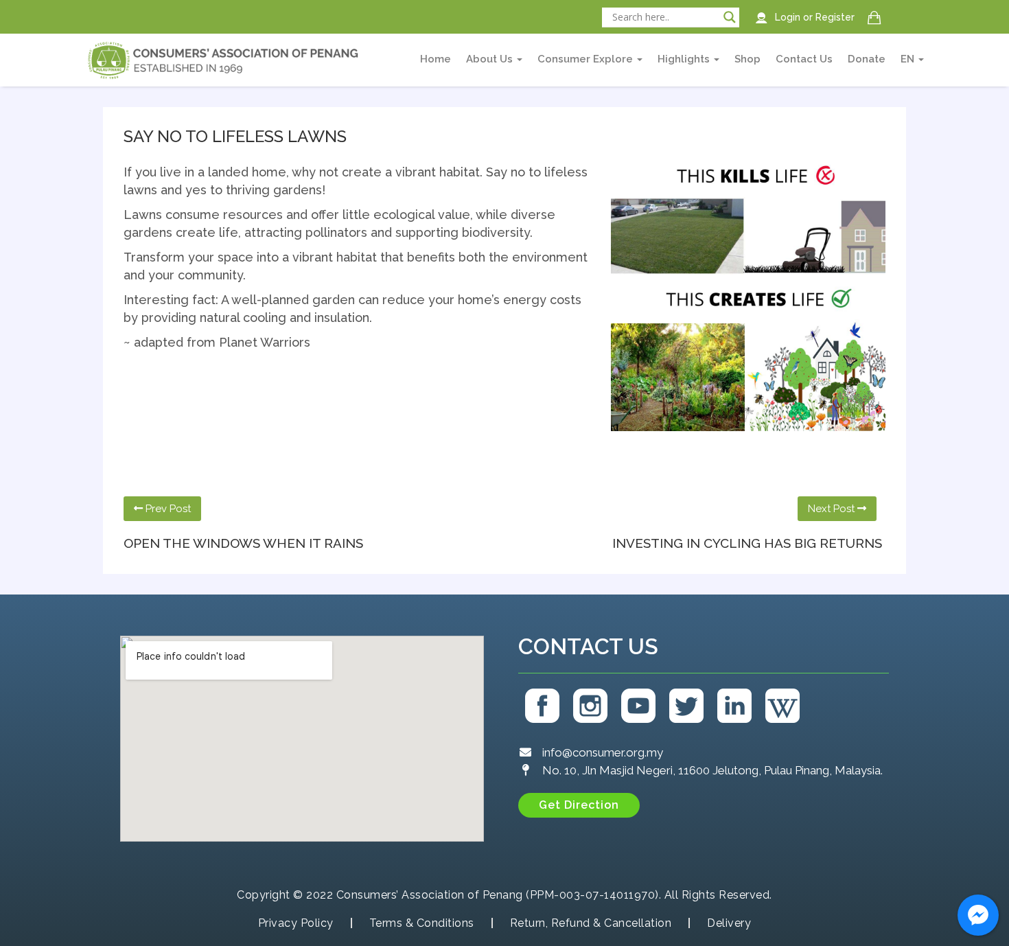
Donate (866, 59)
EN (909, 59)
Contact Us (804, 59)
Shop (747, 59)
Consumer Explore (586, 59)
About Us (490, 59)
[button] (579, 805)
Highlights (685, 59)
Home (435, 59)
